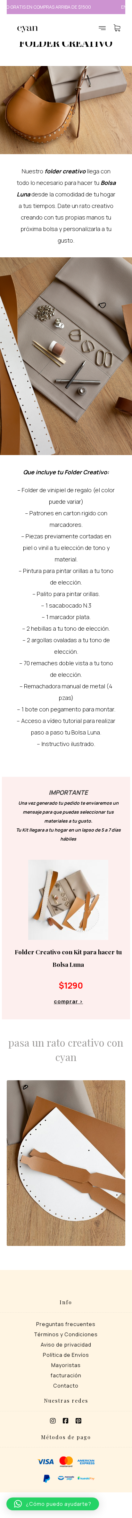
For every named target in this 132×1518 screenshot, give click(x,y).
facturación (66, 1375)
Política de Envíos (66, 1354)
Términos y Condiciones (66, 1334)
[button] (53, 1420)
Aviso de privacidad (66, 1344)
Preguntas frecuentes (65, 1324)
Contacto (65, 1385)
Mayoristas (66, 1365)
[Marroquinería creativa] (27, 29)
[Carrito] (117, 27)
